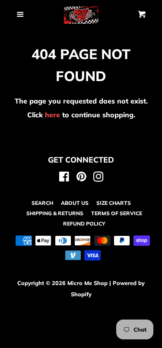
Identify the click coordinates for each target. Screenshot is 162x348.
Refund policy (84, 223)
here (52, 114)
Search (42, 203)
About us (75, 203)
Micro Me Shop (87, 282)
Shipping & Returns (54, 213)
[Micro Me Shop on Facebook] (64, 178)
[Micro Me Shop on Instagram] (98, 178)
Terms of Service (116, 213)
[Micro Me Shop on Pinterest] (81, 178)
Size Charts (113, 203)
